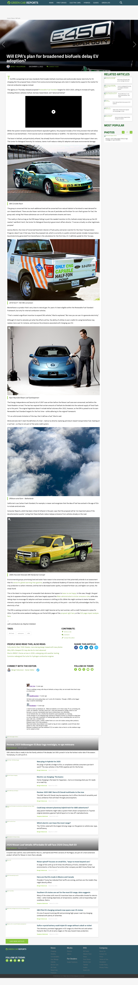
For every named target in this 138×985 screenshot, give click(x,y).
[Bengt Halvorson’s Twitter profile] (36, 669)
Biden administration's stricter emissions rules (73, 596)
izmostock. (82, 976)
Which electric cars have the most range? (54, 823)
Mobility (53, 953)
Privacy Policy (103, 967)
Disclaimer (102, 962)
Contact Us (103, 953)
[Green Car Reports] (23, 2)
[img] (76, 647)
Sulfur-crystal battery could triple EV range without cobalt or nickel (64, 925)
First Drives (61, 2)
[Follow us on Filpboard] (92, 669)
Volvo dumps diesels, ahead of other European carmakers (122, 118)
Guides (96, 2)
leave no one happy (69, 593)
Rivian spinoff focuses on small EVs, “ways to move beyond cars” (63, 862)
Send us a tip (67, 631)
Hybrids (87, 2)
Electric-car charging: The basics (50, 777)
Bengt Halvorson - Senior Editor (23, 669)
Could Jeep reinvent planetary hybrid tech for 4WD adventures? (63, 808)
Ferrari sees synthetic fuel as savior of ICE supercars (121, 102)
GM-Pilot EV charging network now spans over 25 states (60, 910)
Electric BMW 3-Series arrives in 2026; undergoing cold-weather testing (33, 653)
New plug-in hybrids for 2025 (49, 761)
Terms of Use (103, 959)
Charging (53, 951)
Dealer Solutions (72, 962)
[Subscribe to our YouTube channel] (88, 669)
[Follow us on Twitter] (79, 669)
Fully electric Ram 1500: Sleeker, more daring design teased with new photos (34, 647)
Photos (69, 951)
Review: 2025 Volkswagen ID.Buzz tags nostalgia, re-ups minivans (40, 744)
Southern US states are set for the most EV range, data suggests (63, 892)
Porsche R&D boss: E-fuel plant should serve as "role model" (124, 95)
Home (9, 18)
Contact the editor (69, 637)
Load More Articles (16, 941)
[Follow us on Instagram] (83, 669)
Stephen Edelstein (42, 816)
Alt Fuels (18, 18)
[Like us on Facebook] (75, 669)
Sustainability (55, 956)
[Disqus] (53, 706)
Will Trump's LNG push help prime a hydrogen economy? (123, 80)
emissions (21, 633)
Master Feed (87, 953)
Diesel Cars (54, 970)
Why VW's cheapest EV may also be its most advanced (26, 650)
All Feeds (86, 951)
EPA (29, 633)
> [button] (131, 132)
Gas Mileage (54, 959)
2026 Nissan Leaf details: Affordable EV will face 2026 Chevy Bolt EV (42, 844)
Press (101, 956)
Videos (69, 953)
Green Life (106, 2)
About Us (102, 951)
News (51, 2)
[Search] (125, 2)
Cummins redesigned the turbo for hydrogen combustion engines (30, 656)
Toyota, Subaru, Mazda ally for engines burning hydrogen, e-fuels (121, 110)
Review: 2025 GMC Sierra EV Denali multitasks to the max (60, 792)
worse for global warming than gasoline (27, 582)
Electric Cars (75, 2)
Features (53, 972)
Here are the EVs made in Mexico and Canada (55, 877)
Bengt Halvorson (18, 66)
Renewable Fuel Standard (48, 89)
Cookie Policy (103, 964)
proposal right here (68, 613)
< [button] (123, 132)
